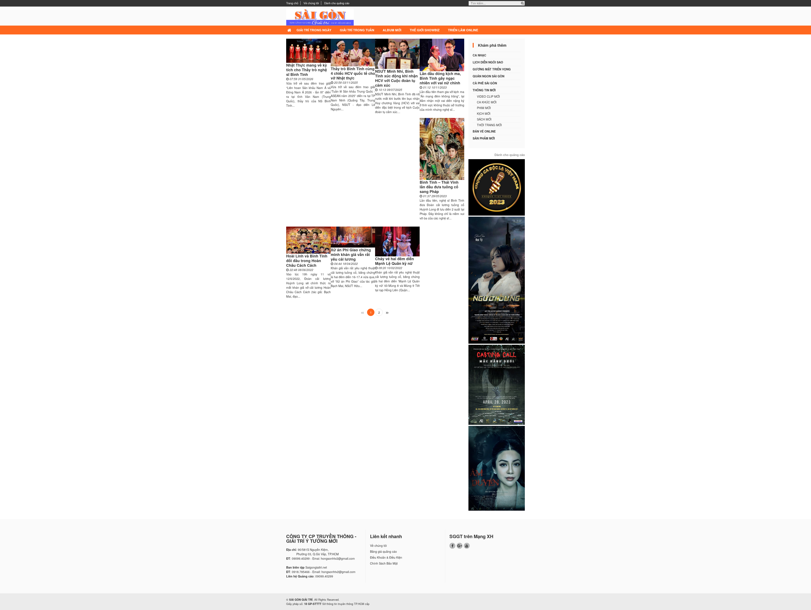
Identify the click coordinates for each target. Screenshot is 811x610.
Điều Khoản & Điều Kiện (386, 557)
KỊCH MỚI (483, 113)
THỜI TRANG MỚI (489, 125)
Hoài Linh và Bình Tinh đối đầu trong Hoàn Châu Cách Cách (306, 260)
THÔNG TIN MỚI (484, 90)
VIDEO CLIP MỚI (488, 96)
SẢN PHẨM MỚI (484, 138)
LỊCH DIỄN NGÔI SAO (488, 62)
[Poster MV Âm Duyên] (496, 468)
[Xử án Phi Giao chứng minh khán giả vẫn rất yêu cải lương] (353, 237)
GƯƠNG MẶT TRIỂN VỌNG (492, 69)
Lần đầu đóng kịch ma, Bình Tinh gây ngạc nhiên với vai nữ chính (440, 78)
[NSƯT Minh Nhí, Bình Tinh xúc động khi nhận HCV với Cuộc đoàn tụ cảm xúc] (397, 54)
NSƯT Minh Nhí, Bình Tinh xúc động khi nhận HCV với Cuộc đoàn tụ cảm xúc (396, 78)
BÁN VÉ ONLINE (484, 131)
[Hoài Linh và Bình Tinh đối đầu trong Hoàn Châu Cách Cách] (308, 240)
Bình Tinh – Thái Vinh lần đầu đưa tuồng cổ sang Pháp (439, 186)
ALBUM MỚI (392, 30)
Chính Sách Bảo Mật (384, 563)
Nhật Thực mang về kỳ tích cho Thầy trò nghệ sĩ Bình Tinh (306, 69)
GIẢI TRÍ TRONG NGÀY (314, 30)
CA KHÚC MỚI (487, 102)
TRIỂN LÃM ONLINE (463, 30)
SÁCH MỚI (484, 119)
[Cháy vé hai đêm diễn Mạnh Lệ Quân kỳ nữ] (397, 241)
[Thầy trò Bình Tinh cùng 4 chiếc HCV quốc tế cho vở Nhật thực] (353, 52)
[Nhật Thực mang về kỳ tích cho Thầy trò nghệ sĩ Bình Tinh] (308, 51)
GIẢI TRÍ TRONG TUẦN (357, 30)
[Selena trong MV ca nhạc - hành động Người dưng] (496, 280)
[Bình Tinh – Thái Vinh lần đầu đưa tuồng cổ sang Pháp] (442, 149)
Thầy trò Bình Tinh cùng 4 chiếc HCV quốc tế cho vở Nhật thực (353, 73)
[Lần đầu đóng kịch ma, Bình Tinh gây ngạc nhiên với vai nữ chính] (442, 55)
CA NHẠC (479, 55)
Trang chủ (292, 3)
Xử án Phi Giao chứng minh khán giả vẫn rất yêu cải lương (351, 254)
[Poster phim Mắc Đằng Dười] (496, 384)
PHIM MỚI (484, 108)
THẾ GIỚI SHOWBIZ (425, 30)
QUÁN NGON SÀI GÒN (488, 76)
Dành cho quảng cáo (336, 3)
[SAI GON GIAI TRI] (320, 17)
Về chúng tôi (311, 3)
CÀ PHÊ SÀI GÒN (485, 83)
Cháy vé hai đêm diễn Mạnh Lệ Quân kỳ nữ (394, 261)
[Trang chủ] (289, 30)
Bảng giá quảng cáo (383, 551)
